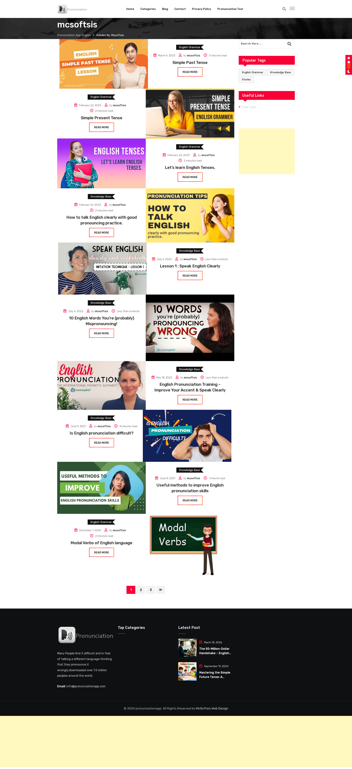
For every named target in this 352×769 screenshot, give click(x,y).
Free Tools (249, 107)
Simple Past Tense (190, 62)
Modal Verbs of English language (101, 542)
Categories (148, 9)
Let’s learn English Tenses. (190, 167)
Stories (246, 79)
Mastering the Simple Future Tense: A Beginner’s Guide (214, 677)
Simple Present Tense (101, 117)
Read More (190, 72)
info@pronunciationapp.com (86, 686)
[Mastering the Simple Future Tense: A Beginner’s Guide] (187, 671)
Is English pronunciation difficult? (101, 433)
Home (130, 9)
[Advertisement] (267, 151)
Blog (165, 9)
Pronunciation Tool (230, 9)
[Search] (284, 9)
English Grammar (252, 72)
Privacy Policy (201, 9)
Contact (180, 9)
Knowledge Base (280, 72)
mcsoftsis (193, 55)
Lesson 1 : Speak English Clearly (190, 266)
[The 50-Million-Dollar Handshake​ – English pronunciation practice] (187, 647)
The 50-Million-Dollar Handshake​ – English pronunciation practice (216, 653)
